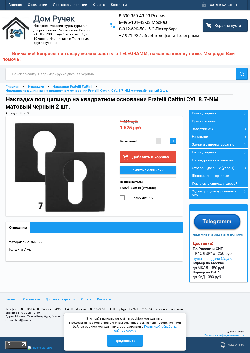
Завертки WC (202, 129)
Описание (18, 227)
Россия (142, 15)
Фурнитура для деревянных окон (214, 193)
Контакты (119, 5)
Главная (15, 5)
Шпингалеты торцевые (210, 176)
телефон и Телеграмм (159, 35)
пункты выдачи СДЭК (212, 258)
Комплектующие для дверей (214, 183)
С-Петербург (148, 28)
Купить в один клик (148, 170)
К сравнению (143, 197)
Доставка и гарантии (70, 5)
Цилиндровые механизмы (213, 160)
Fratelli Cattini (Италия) (138, 188)
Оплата (99, 5)
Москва (143, 22)
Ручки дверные (204, 113)
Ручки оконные (204, 121)
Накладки (200, 137)
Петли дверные (204, 152)
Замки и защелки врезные (213, 144)
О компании (37, 5)
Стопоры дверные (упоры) (213, 168)
